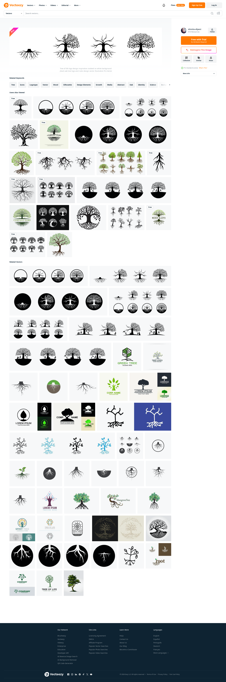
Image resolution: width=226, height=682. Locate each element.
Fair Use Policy (175, 674)
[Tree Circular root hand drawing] (22, 190)
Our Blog (123, 646)
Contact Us (124, 639)
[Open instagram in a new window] (72, 674)
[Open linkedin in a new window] (76, 674)
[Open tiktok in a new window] (83, 674)
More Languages (160, 653)
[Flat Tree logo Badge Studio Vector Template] (77, 528)
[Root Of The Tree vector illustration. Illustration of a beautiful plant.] (158, 528)
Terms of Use (151, 674)
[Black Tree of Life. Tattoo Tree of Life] (88, 217)
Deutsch (156, 646)
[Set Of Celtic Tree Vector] (27, 244)
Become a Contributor (128, 649)
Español (156, 639)
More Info (186, 73)
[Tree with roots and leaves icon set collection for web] (62, 445)
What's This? (203, 68)
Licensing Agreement (97, 636)
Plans (173, 5)
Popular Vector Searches (98, 646)
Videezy (61, 642)
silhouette (67, 85)
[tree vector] (23, 134)
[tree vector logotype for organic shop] (114, 387)
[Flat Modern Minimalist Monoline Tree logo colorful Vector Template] (50, 528)
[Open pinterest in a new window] (80, 674)
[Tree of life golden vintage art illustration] (118, 528)
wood (55, 85)
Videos (53, 5)
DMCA (91, 639)
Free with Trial (199, 40)
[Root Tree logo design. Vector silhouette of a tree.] (158, 217)
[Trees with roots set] (121, 163)
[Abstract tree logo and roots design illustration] (22, 217)
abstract (120, 85)
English (156, 636)
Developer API (63, 653)
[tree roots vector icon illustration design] (23, 387)
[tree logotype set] (74, 417)
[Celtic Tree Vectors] (56, 190)
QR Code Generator (65, 663)
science (153, 85)
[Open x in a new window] (87, 674)
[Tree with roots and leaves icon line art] (131, 555)
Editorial (65, 5)
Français (156, 649)
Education (61, 649)
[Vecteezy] (13, 5)
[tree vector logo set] (150, 387)
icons (22, 85)
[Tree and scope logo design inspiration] (22, 583)
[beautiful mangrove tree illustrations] (81, 501)
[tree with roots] (21, 163)
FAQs (122, 636)
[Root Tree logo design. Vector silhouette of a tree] (20, 107)
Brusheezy (62, 636)
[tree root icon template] (22, 555)
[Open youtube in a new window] (91, 674)
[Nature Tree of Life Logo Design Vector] (49, 583)
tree (13, 85)
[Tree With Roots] (59, 244)
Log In (214, 5)
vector (45, 85)
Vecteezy (61, 639)
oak (131, 85)
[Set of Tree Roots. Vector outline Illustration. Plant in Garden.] (65, 163)
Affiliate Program (95, 642)
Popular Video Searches (98, 653)
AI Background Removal (67, 660)
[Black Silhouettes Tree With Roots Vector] (126, 217)
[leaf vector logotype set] (30, 417)
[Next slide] (167, 85)
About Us (123, 642)
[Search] (212, 13)
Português (157, 642)
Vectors (30, 5)
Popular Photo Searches (98, 649)
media (109, 85)
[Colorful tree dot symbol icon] (49, 501)
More (76, 5)
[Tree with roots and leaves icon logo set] (134, 417)
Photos (42, 5)
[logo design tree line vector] (157, 356)
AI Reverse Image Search (67, 656)
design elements (84, 85)
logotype (33, 85)
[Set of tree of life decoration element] (52, 217)
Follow (212, 32)
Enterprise (62, 646)
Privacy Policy (163, 674)
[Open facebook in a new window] (68, 674)
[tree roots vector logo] (158, 555)
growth (99, 85)
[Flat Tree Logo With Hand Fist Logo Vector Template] (22, 528)
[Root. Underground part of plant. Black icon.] (159, 163)
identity (141, 85)
